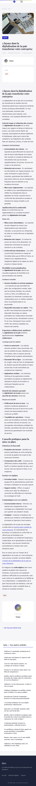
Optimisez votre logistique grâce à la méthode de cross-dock (16, 744)
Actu (9, 9)
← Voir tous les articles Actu (11, 628)
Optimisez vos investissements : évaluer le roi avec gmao (18, 685)
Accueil (4, 9)
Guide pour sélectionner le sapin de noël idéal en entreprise (17, 658)
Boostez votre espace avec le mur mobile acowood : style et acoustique (17, 738)
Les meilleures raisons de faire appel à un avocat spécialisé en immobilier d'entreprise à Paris (17, 731)
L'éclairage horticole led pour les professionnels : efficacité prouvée (15, 724)
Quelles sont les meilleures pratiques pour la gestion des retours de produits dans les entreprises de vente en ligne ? (18, 717)
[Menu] (21, 1)
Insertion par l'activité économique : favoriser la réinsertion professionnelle (16, 697)
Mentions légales (13, 775)
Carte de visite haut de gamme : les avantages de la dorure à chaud (15, 664)
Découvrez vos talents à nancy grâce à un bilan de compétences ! (17, 671)
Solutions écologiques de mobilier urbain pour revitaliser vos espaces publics (17, 691)
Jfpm (4, 763)
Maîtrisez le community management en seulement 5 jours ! (17, 652)
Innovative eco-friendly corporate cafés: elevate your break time (17, 710)
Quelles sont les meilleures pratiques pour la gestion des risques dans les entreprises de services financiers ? (18, 678)
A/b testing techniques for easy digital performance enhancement (16, 703)
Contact (23, 775)
